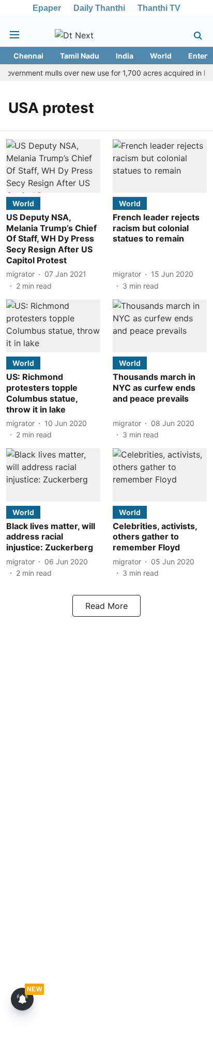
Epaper (47, 8)
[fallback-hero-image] (53, 165)
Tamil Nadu (79, 55)
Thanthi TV (159, 8)
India (124, 55)
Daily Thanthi (99, 8)
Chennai (28, 55)
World (161, 55)
